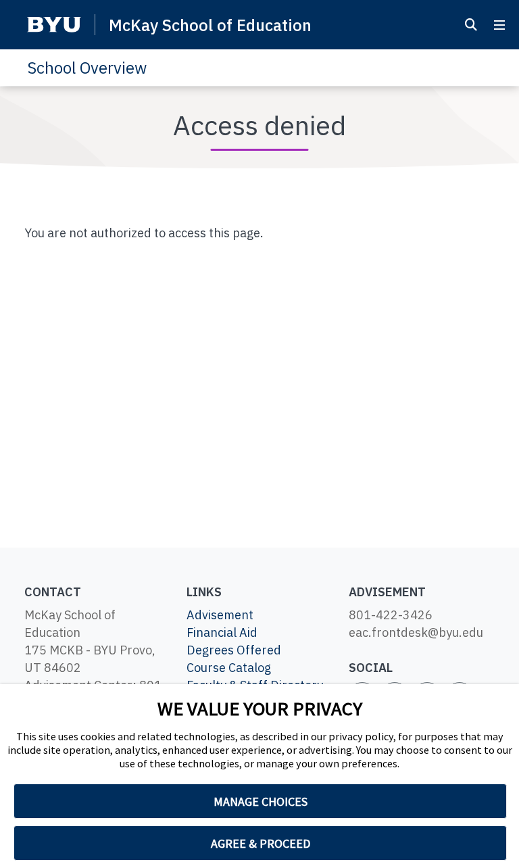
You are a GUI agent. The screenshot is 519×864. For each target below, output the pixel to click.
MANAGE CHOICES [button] (260, 801)
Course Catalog (229, 667)
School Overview (87, 67)
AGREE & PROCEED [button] (260, 843)
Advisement (220, 615)
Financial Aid (222, 632)
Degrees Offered (234, 650)
